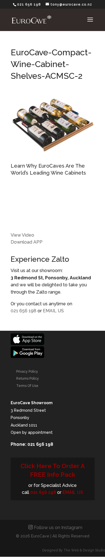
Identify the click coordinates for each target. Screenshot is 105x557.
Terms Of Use (27, 386)
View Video (22, 235)
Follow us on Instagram (58, 527)
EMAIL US (53, 310)
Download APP (27, 242)
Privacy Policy (27, 371)
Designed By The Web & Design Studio (73, 550)
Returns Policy (27, 378)
